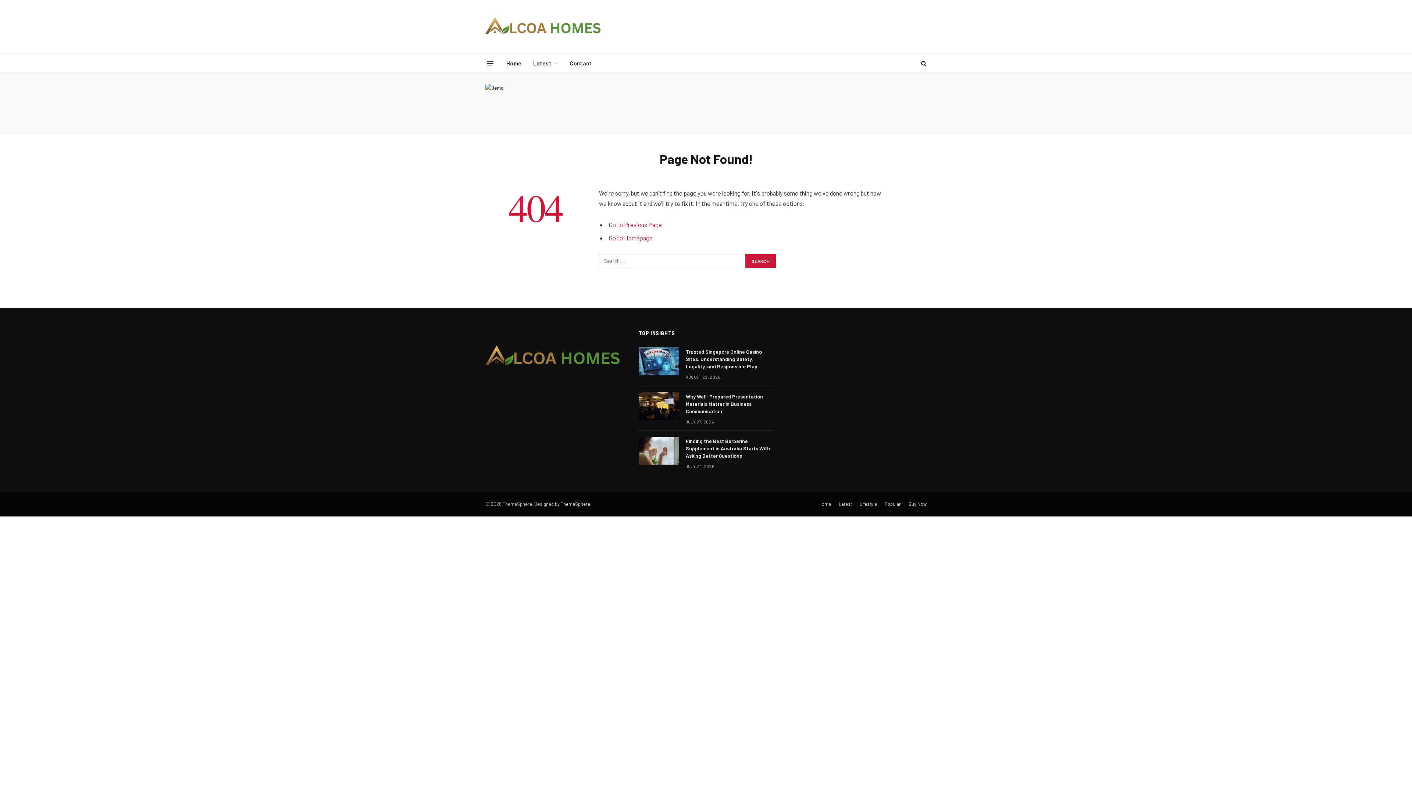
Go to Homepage (631, 238)
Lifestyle (868, 504)
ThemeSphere (575, 504)
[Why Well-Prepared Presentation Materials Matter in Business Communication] (659, 406)
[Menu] (490, 63)
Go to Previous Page (635, 224)
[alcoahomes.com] (543, 27)
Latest (542, 63)
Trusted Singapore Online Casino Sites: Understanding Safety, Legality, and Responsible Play (724, 358)
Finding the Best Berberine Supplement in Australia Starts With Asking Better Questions (728, 448)
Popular (893, 504)
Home (513, 63)
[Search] (923, 63)
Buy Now (918, 504)
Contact (581, 63)
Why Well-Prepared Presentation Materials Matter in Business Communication (724, 403)
